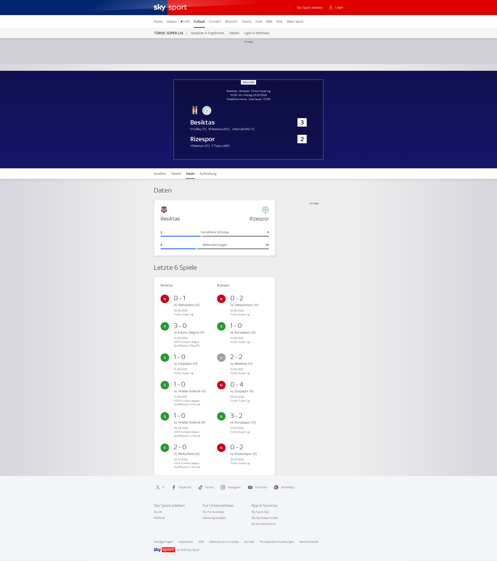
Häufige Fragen (163, 542)
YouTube (261, 487)
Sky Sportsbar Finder (264, 518)
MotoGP (231, 21)
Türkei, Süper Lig (168, 33)
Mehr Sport (295, 21)
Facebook (184, 487)
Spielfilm (160, 173)
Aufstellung (208, 173)
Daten (190, 173)
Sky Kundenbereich (263, 524)
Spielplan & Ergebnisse (207, 33)
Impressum (186, 542)
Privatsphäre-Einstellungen (277, 542)
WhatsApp (288, 487)
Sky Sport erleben (310, 8)
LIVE (186, 21)
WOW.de (159, 518)
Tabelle (234, 33)
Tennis (246, 21)
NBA (269, 21)
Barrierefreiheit (309, 542)
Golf (259, 21)
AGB (201, 542)
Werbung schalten (214, 518)
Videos (172, 21)
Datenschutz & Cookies (224, 542)
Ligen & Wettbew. (257, 33)
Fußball (199, 21)
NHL (279, 21)
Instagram (234, 487)
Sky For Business (213, 512)
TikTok (209, 487)
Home (158, 21)
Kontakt (249, 542)
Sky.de (158, 512)
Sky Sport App (260, 512)
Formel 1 (215, 21)
